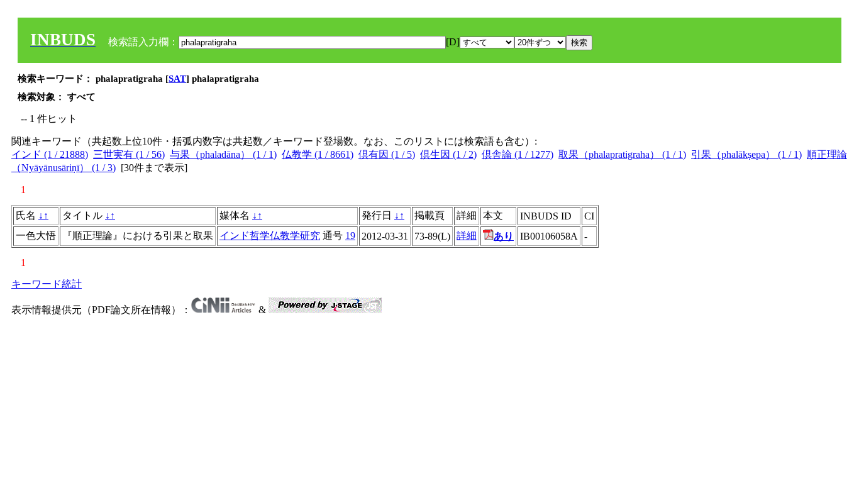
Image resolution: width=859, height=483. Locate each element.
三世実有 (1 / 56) (129, 154)
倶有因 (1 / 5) (386, 154)
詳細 (467, 235)
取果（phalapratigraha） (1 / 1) (622, 154)
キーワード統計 (46, 284)
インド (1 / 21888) (49, 154)
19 (350, 235)
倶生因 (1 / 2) (448, 154)
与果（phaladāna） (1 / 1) (223, 154)
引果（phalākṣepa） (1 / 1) (746, 154)
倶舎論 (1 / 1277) (517, 154)
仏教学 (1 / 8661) (317, 154)
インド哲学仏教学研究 (269, 235)
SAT (177, 79)
